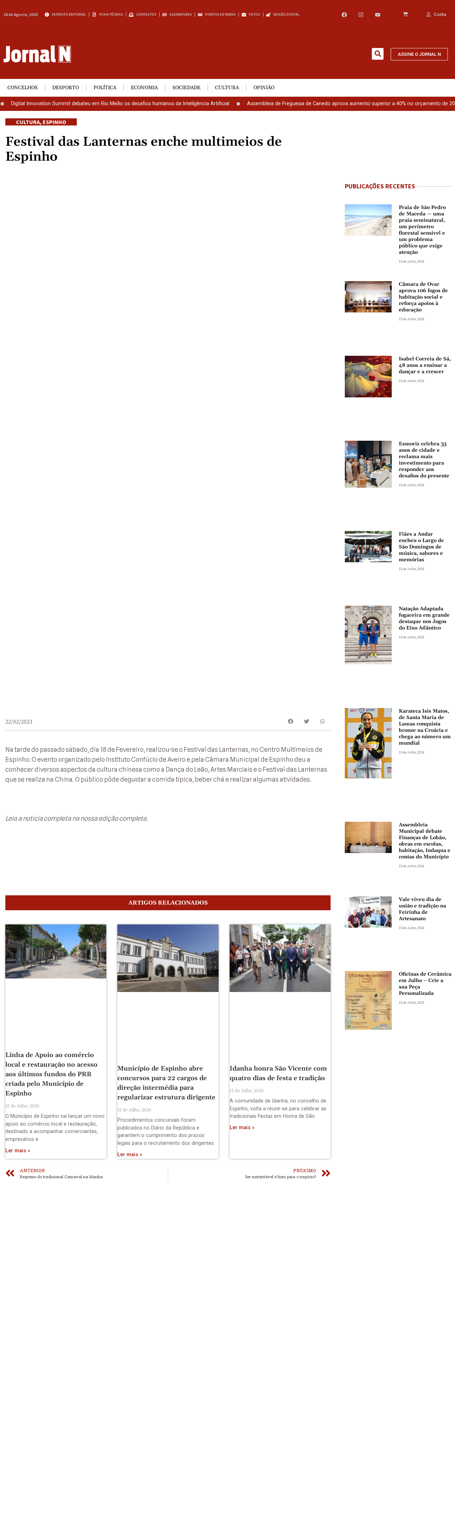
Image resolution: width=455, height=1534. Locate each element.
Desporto (65, 88)
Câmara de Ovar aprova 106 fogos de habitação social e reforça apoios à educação (423, 297)
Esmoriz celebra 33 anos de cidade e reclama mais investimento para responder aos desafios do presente (424, 460)
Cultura (227, 88)
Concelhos (22, 88)
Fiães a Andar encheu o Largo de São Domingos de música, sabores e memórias (421, 547)
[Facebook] (344, 15)
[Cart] (405, 14)
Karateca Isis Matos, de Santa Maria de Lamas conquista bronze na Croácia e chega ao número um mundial (425, 727)
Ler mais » (17, 1151)
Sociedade (186, 88)
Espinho (54, 121)
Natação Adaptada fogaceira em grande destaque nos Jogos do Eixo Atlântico (424, 618)
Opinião (263, 88)
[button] (378, 54)
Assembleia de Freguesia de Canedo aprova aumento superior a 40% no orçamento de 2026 (332, 104)
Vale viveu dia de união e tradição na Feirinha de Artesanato (422, 909)
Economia (144, 88)
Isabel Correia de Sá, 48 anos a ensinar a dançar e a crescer (425, 365)
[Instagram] (361, 15)
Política (104, 88)
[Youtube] (378, 15)
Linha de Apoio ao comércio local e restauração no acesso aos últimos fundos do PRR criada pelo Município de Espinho (51, 1074)
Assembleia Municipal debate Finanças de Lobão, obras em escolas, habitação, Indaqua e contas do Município (424, 841)
